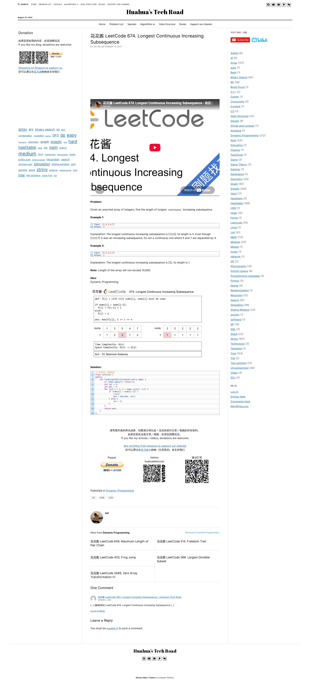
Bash (233, 72)
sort (73, 164)
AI (232, 58)
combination (25, 135)
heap (40, 148)
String (234, 338)
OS (232, 261)
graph (44, 142)
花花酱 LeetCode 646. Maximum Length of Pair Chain (119, 543)
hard (72, 141)
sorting (22, 170)
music (234, 251)
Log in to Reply (97, 611)
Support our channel (118, 4)
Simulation (237, 305)
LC (93, 497)
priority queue (38, 160)
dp (62, 135)
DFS (55, 135)
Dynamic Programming (120, 490)
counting (39, 135)
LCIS (102, 497)
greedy (56, 142)
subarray (53, 170)
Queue (234, 285)
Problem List (45, 4)
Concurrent (237, 101)
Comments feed (240, 401)
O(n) (40, 154)
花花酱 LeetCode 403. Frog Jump (113, 557)
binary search (45, 129)
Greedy (235, 188)
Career (235, 96)
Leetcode (236, 222)
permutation (62, 155)
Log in (234, 391)
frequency (22, 142)
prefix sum (24, 159)
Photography (238, 266)
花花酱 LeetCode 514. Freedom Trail (181, 541)
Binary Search (239, 77)
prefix (72, 154)
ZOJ (233, 377)
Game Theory (239, 164)
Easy (233, 140)
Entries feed (238, 396)
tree (21, 175)
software (236, 319)
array (22, 129)
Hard (234, 193)
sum (75, 170)
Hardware (237, 198)
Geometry (237, 179)
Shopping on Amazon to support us (40, 67)
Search (235, 300)
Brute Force (238, 87)
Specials (58, 4)
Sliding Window (240, 309)
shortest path (25, 164)
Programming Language (245, 275)
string (42, 169)
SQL (233, 329)
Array (234, 62)
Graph (234, 183)
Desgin (235, 121)
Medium (235, 242)
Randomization (240, 290)
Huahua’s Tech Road (155, 12)
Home (33, 4)
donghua (236, 130)
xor (55, 175)
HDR (233, 208)
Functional (237, 154)
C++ (233, 91)
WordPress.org (239, 406)
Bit (232, 82)
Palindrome (50, 154)
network (236, 256)
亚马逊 (38, 71)
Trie (233, 358)
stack (32, 170)
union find (47, 175)
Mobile (235, 246)
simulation (42, 164)
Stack (234, 334)
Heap (234, 213)
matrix (63, 147)
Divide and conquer (242, 125)
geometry (33, 142)
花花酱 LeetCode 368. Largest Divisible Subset (183, 559)
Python (235, 280)
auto (233, 67)
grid (65, 142)
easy (72, 135)
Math (234, 237)
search (65, 159)
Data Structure (89, 4)
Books (102, 4)
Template (236, 348)
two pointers (33, 175)
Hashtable (237, 203)
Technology (238, 343)
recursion (53, 159)
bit (58, 129)
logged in (112, 628)
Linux (234, 227)
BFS (31, 129)
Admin (234, 53)
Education (237, 145)
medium (27, 153)
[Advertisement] (48, 100)
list (45, 147)
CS (232, 111)
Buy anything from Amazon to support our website (155, 445)
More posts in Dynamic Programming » (203, 532)
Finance (235, 150)
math (53, 147)
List (233, 232)
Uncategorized (240, 367)
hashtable (27, 147)
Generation (237, 174)
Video (234, 372)
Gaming (235, 169)
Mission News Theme (145, 677)
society (235, 314)
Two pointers (239, 363)
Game (234, 159)
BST (63, 129)
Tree (233, 353)
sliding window (60, 164)
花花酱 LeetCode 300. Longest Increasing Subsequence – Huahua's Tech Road (139, 597)
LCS (111, 497)
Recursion (237, 295)
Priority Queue (239, 271)
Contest (235, 106)
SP (232, 324)
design (48, 136)
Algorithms (70, 4)
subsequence (65, 170)
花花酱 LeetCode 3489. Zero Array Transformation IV (113, 575)
